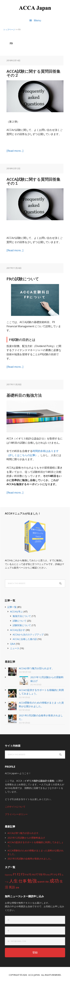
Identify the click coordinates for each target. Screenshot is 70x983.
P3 (59, 874)
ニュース (14, 648)
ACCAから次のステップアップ (28, 634)
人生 (13, 881)
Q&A (12, 643)
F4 (26, 874)
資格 (17, 887)
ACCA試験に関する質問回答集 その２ (35, 73)
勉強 (32, 880)
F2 (18, 874)
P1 (52, 874)
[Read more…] (15, 151)
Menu (37, 20)
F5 (29, 874)
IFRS (48, 875)
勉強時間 (41, 882)
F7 (36, 874)
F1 (14, 874)
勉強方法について (22, 616)
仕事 (23, 881)
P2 (55, 874)
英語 (12, 887)
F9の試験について (23, 278)
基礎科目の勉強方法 (24, 395)
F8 (40, 874)
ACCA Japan (35, 8)
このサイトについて (15, 806)
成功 (54, 880)
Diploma (8, 875)
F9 (44, 874)
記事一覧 (12, 606)
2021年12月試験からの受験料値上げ (26, 837)
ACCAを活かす (17, 629)
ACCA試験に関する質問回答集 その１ (35, 181)
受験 (47, 882)
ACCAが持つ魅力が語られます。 (36, 668)
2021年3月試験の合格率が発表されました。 (30, 858)
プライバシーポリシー (16, 814)
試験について (19, 620)
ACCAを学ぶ (16, 611)
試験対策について (22, 625)
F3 (22, 874)
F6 (33, 874)
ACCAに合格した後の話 (25, 639)
